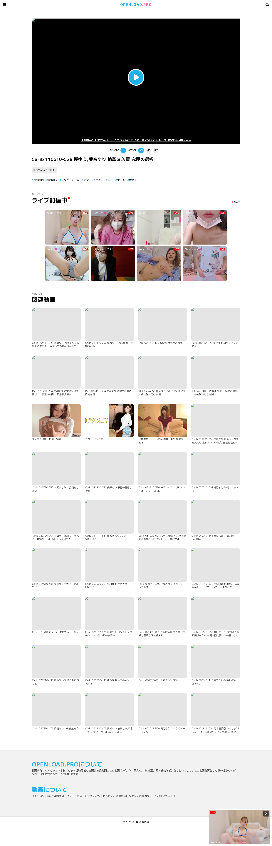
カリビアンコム (70, 180)
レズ (110, 180)
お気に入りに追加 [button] (45, 170)
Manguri (39, 180)
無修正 (133, 180)
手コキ (121, 180)
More (237, 202)
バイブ (99, 180)
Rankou (52, 180)
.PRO (136, 4)
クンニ (87, 180)
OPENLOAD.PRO (140, 822)
